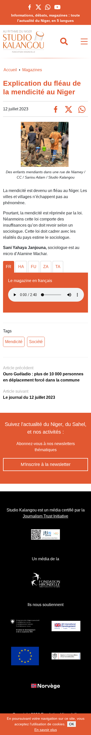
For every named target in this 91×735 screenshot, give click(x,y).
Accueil (10, 70)
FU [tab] (33, 266)
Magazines (32, 70)
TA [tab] (57, 266)
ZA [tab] (46, 266)
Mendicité (13, 342)
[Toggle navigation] (84, 41)
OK (71, 724)
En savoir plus (45, 730)
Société (36, 342)
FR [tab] (8, 266)
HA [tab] (21, 266)
